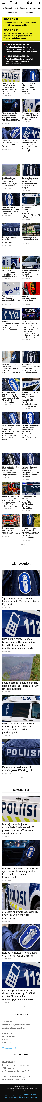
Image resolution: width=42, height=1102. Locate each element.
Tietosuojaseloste (9, 1048)
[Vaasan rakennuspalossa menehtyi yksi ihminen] (31, 288)
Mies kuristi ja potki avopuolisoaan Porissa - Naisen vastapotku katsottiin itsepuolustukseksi (11, 471)
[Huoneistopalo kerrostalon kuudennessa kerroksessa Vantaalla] (11, 520)
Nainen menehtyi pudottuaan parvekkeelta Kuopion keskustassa (11, 299)
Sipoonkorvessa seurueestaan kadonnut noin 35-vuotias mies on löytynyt (29, 87)
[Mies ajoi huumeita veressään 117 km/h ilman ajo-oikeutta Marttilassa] (31, 105)
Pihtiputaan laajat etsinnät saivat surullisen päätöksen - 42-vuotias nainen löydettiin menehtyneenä (30, 533)
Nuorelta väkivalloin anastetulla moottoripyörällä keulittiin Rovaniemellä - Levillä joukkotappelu (31, 212)
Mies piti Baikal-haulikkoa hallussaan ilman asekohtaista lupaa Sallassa (10, 210)
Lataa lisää (20, 544)
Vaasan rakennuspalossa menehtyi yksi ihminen (29, 299)
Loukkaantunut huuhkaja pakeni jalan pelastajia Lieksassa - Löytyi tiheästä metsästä (9, 182)
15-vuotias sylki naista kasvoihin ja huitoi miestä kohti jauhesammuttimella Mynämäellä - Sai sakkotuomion (10, 397)
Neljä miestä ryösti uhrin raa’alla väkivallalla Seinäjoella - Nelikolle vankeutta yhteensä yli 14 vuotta (30, 472)
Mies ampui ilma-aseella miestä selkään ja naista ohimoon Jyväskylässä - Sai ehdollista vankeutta (31, 369)
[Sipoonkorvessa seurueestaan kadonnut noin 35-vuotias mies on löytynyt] (31, 75)
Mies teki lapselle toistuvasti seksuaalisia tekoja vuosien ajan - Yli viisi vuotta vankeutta (11, 369)
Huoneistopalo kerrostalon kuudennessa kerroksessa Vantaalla (11, 531)
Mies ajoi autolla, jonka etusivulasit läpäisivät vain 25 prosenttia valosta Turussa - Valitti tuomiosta (9, 88)
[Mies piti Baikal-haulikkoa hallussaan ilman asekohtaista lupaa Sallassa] (11, 199)
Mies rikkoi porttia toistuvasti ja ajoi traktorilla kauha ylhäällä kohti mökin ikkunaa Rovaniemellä (11, 117)
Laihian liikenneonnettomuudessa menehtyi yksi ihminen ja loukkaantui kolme (11, 325)
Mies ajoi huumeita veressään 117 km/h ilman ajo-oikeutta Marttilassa (30, 116)
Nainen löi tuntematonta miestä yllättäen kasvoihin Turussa (10, 144)
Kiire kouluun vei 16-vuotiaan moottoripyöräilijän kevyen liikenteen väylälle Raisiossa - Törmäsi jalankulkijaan (30, 502)
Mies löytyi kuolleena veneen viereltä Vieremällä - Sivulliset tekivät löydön (31, 273)
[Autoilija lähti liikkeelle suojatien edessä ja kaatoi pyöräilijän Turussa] (11, 262)
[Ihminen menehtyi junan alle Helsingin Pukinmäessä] (31, 229)
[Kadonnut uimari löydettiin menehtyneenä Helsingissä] (11, 229)
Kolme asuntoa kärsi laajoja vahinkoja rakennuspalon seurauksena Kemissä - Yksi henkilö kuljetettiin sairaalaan (11, 501)
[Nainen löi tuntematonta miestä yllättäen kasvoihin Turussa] (11, 133)
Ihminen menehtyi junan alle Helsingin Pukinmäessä (30, 239)
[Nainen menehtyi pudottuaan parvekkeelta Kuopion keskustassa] (11, 288)
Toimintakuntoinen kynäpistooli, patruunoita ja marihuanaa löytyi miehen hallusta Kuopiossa (30, 183)
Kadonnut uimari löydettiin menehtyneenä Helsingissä (9, 240)
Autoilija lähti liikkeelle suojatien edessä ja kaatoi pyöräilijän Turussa (10, 273)
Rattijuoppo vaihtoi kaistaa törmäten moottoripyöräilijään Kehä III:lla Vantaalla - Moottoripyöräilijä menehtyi (31, 146)
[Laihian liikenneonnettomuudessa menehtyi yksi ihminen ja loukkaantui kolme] (11, 314)
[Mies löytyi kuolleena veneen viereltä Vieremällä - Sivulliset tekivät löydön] (31, 262)
